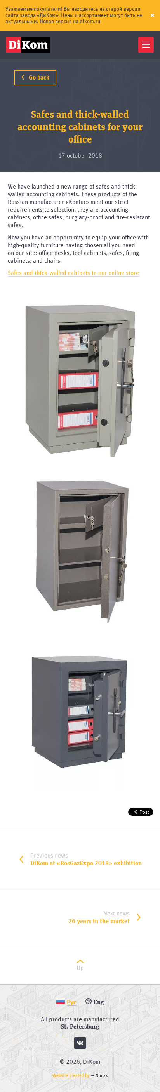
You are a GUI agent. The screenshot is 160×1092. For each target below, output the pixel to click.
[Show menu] (146, 45)
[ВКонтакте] (80, 1043)
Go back (38, 78)
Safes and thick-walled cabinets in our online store (73, 273)
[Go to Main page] (29, 45)
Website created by (71, 1075)
